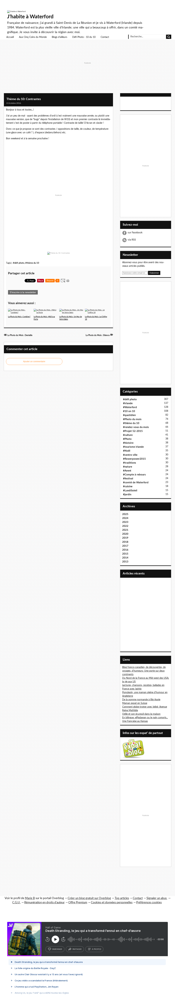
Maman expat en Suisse (134, 703)
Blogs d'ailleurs (59, 37)
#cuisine (127, 486)
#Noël (126, 451)
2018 (125, 542)
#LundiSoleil (130, 490)
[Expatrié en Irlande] (133, 748)
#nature (127, 466)
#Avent (127, 470)
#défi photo (18, 263)
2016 (125, 550)
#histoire (128, 443)
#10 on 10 (129, 411)
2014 (125, 557)
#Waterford (130, 407)
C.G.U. (16, 902)
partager (77, 949)
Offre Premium (77, 902)
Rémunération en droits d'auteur (44, 902)
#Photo (127, 439)
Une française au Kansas (135, 721)
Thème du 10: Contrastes (23, 99)
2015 (125, 554)
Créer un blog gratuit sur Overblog (89, 898)
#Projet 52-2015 (133, 431)
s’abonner (57, 949)
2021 (125, 530)
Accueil (10, 37)
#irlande (128, 403)
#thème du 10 (32, 263)
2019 (125, 538)
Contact (105, 37)
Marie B (30, 898)
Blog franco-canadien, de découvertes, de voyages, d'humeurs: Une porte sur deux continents (144, 671)
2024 (125, 518)
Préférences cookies (149, 902)
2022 (125, 526)
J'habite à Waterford (30, 16)
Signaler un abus (156, 898)
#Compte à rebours (134, 474)
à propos (96, 949)
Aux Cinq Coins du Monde (33, 37)
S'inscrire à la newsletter (23, 292)
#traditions (129, 463)
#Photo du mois (132, 419)
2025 (125, 514)
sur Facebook (135, 232)
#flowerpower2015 (134, 459)
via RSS (132, 239)
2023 (125, 522)
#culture (128, 435)
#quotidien (129, 415)
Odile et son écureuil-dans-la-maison (141, 714)
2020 (125, 534)
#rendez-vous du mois (136, 427)
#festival (128, 478)
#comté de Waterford (136, 482)
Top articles (122, 898)
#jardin (127, 494)
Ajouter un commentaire (34, 361)
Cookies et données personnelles (111, 902)
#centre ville (130, 455)
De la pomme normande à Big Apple (141, 699)
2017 (125, 546)
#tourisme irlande (133, 447)
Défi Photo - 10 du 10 (84, 37)
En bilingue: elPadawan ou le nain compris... (145, 717)
